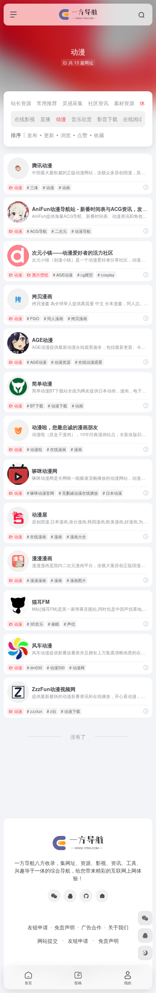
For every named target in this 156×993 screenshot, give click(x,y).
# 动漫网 (77, 667)
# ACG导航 (37, 231)
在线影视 (25, 119)
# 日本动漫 (112, 493)
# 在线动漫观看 (88, 362)
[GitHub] (86, 895)
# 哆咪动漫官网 (40, 493)
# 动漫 (48, 187)
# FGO (33, 318)
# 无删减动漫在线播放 (78, 493)
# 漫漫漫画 (36, 580)
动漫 (61, 119)
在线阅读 (133, 119)
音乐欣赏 (81, 119)
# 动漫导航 (81, 231)
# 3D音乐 (35, 624)
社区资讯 (98, 103)
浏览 (66, 135)
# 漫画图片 (76, 580)
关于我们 (118, 927)
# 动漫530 (56, 667)
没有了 (78, 736)
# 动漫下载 (57, 405)
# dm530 (34, 667)
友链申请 (38, 927)
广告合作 (91, 927)
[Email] (101, 895)
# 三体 (32, 187)
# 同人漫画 (53, 318)
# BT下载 (35, 405)
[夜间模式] (145, 953)
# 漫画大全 (76, 536)
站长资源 (21, 103)
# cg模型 (85, 275)
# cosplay (106, 275)
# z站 (51, 711)
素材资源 (124, 103)
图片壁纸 (40, 275)
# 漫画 (76, 449)
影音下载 (107, 119)
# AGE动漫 (63, 275)
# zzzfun (34, 711)
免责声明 (64, 927)
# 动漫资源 (60, 362)
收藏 (99, 135)
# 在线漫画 (56, 449)
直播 (45, 119)
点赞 (82, 135)
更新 (49, 135)
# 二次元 (59, 231)
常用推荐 (47, 103)
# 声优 (69, 624)
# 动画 (64, 187)
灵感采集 (72, 103)
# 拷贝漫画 (77, 318)
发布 (32, 135)
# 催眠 (53, 624)
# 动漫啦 (34, 449)
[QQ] (70, 895)
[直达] (146, 187)
